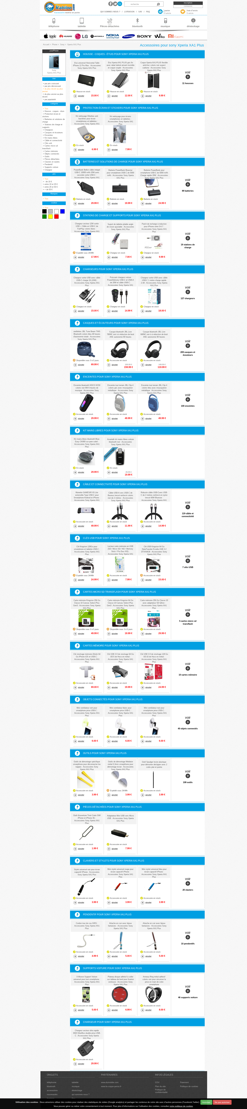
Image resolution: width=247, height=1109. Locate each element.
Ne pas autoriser (222, 1102)
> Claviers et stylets (51, 162)
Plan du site (160, 1086)
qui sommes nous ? (80, 1094)
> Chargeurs (47, 130)
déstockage (77, 1090)
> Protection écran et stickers (51, 115)
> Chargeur (47, 170)
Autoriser (206, 1102)
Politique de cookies (189, 1086)
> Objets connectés (50, 154)
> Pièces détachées (50, 159)
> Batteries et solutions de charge (53, 120)
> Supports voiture (50, 167)
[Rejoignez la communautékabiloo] (110, 3)
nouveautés (52, 1094)
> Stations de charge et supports (52, 125)
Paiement (184, 1082)
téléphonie (51, 1082)
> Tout (45, 109)
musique (75, 1086)
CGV (157, 1082)
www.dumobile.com (109, 1082)
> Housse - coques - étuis (53, 111)
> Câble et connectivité (52, 140)
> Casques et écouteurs (52, 132)
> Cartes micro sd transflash (50, 147)
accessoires (52, 1090)
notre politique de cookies (181, 1106)
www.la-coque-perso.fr (111, 1086)
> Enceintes (47, 135)
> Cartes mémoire (50, 151)
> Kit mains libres (49, 138)
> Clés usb (47, 143)
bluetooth (51, 1086)
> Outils (45, 156)
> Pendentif (47, 164)
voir (187, 77)
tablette (75, 1082)
